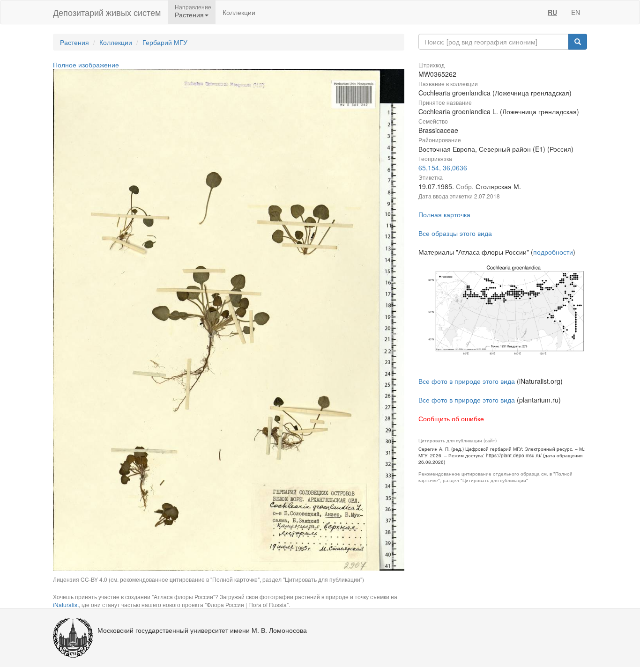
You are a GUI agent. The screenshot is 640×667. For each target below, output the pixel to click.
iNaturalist (66, 604)
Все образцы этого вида (455, 233)
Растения (74, 42)
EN (575, 12)
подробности (553, 252)
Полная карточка (444, 214)
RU (552, 12)
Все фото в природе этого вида (466, 381)
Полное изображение (86, 64)
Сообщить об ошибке (451, 418)
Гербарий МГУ (164, 42)
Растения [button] (189, 14)
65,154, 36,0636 (442, 167)
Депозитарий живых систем (107, 12)
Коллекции (239, 12)
